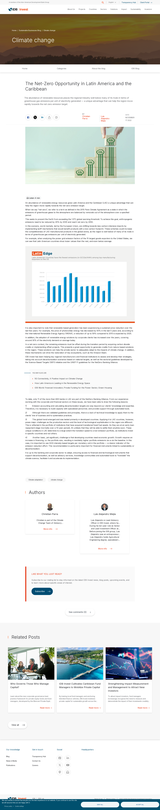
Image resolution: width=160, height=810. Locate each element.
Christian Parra (86, 117)
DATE (127, 115)
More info (47, 529)
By (83, 114)
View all (15, 725)
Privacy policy (8, 806)
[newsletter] (68, 772)
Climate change (49, 30)
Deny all (100, 804)
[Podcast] (60, 772)
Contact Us (36, 761)
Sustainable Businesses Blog (30, 30)
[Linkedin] (68, 758)
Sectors (103, 9)
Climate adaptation (35, 480)
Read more (45, 708)
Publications (10, 765)
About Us (71, 9)
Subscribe (40, 591)
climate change (57, 480)
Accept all (140, 804)
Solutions (114, 9)
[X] (60, 765)
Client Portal (145, 2)
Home (14, 30)
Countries (93, 9)
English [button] (111, 2)
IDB (33, 798)
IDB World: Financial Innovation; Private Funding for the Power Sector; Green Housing (73, 388)
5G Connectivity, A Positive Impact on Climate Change (58, 378)
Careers (35, 765)
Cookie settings (19, 806)
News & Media (11, 761)
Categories (61, 68)
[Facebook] (60, 758)
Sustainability (136, 9)
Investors (148, 9)
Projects (82, 9)
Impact (124, 9)
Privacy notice (110, 799)
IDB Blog (135, 68)
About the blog (98, 68)
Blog (7, 756)
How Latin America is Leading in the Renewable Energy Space (62, 383)
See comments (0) (78, 612)
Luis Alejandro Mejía (105, 118)
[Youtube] (68, 765)
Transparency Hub (129, 2)
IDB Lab (41, 798)
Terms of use (98, 799)
